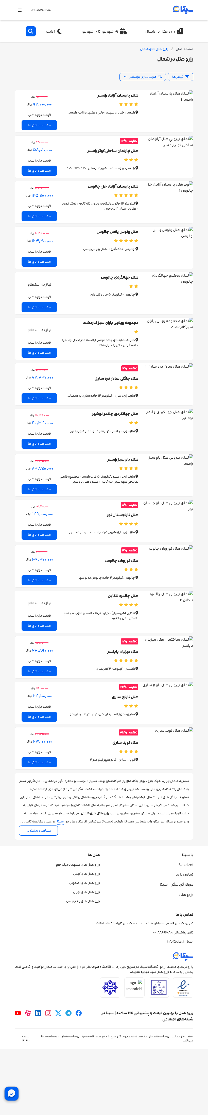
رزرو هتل (186, 894)
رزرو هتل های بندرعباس (83, 901)
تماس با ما (184, 874)
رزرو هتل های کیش (86, 873)
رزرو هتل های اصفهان (84, 882)
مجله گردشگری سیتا (176, 884)
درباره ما (186, 864)
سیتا (60, 821)
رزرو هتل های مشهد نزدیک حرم (78, 864)
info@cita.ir (176, 941)
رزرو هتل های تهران (86, 892)
